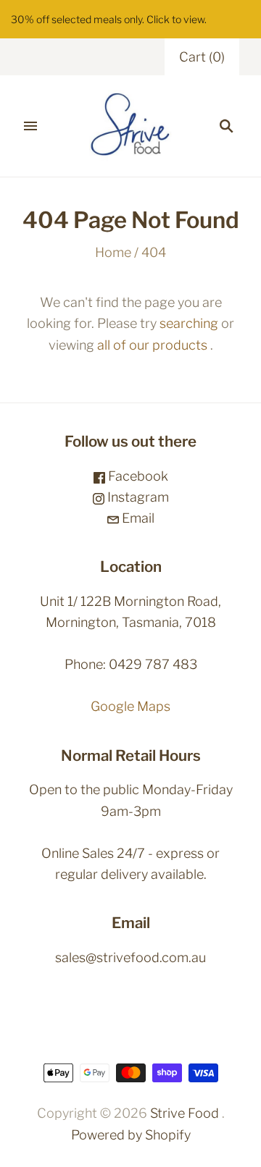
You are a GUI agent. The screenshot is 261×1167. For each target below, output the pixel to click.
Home (113, 252)
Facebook (136, 476)
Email (136, 518)
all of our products (152, 345)
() (202, 56)
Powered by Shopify (131, 1134)
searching (189, 323)
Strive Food (184, 1113)
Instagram (136, 497)
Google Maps (130, 706)
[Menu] (30, 125)
